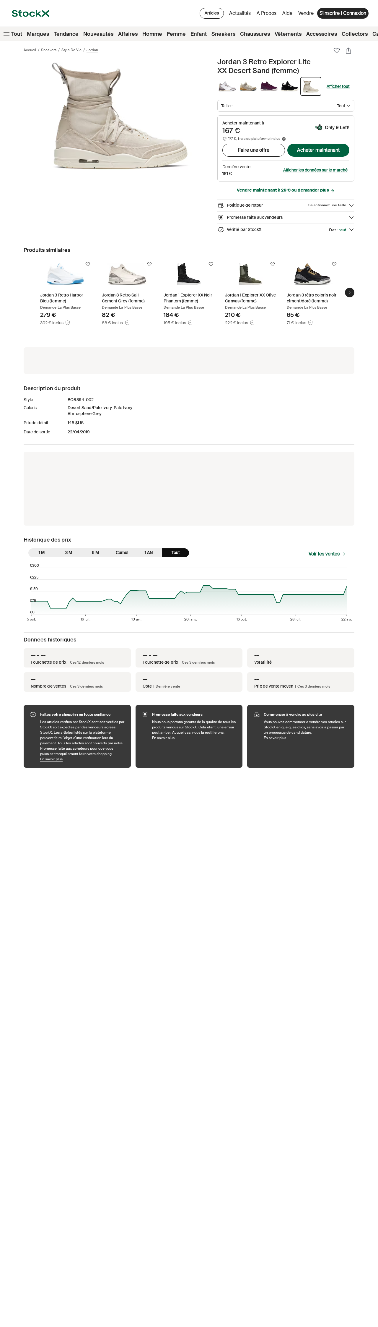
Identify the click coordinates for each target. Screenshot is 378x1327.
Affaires (128, 34)
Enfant (198, 34)
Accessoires (321, 34)
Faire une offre (253, 150)
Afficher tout (338, 86)
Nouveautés (98, 34)
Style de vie (71, 50)
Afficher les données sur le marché (315, 170)
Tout (16, 34)
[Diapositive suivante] (349, 292)
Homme (152, 34)
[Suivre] (88, 264)
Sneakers (223, 34)
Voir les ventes (324, 554)
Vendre (306, 13)
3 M (68, 552)
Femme (176, 34)
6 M (95, 552)
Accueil (30, 50)
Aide (287, 13)
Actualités (240, 13)
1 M (42, 552)
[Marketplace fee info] (283, 139)
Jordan (92, 50)
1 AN (149, 552)
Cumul (122, 552)
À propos (267, 14)
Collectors (355, 34)
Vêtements (288, 34)
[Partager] (348, 50)
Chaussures (255, 34)
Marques (38, 34)
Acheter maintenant (318, 150)
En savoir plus (82, 758)
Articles (212, 13)
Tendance (66, 34)
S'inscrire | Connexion (343, 13)
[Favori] (337, 50)
